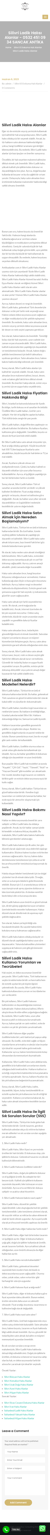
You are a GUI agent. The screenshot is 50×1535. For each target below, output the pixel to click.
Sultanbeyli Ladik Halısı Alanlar (18, 1410)
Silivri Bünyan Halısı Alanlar (17, 1377)
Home (8, 47)
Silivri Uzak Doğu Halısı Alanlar (18, 1384)
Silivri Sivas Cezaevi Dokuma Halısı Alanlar (24, 1402)
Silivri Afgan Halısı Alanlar (16, 1392)
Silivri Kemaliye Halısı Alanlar (18, 1380)
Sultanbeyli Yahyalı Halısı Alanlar (19, 1414)
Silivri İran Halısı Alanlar (15, 1406)
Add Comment (18, 1502)
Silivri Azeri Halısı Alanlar (16, 1388)
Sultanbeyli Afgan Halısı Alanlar (19, 1418)
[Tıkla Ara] (6, 1529)
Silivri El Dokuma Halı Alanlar (28, 47)
